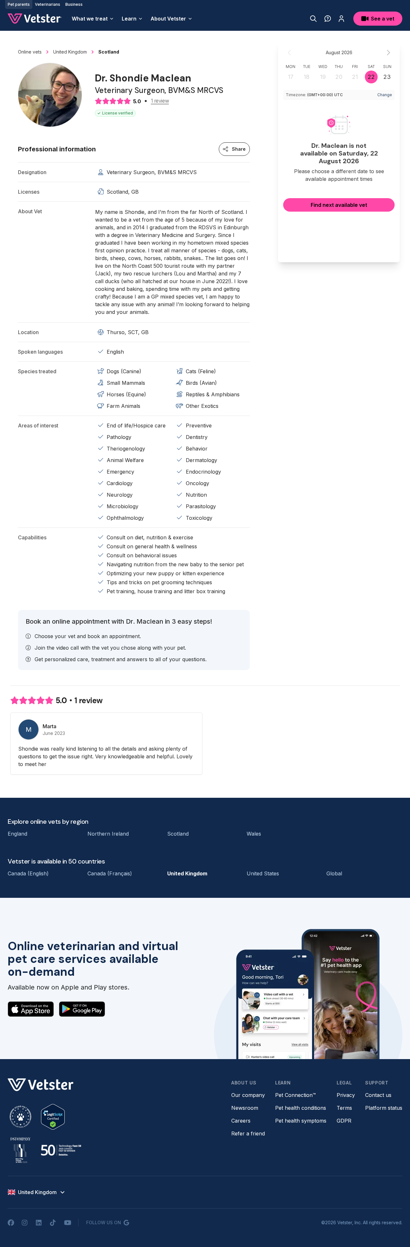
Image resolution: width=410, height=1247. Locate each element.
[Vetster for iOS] (31, 1009)
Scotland (178, 833)
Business (74, 4)
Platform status (383, 1108)
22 (371, 76)
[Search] (313, 19)
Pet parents (19, 4)
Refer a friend (248, 1133)
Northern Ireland (108, 833)
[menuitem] (93, 19)
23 (387, 76)
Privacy (346, 1095)
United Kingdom (187, 873)
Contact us (378, 1095)
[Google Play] (82, 1009)
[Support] (328, 19)
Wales (254, 833)
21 (355, 76)
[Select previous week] (289, 52)
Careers (240, 1120)
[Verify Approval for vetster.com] (52, 1117)
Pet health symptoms (300, 1120)
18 (306, 76)
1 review (160, 101)
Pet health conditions (300, 1108)
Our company (248, 1095)
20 (338, 76)
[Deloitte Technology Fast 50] (60, 1150)
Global (334, 873)
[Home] (35, 18)
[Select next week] (388, 52)
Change (384, 94)
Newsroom (244, 1108)
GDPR (344, 1120)
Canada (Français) (109, 873)
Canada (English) (28, 873)
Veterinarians (47, 4)
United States (263, 873)
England (17, 833)
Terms (344, 1108)
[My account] (341, 19)
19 (323, 76)
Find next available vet (339, 205)
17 (290, 76)
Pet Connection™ (295, 1095)
